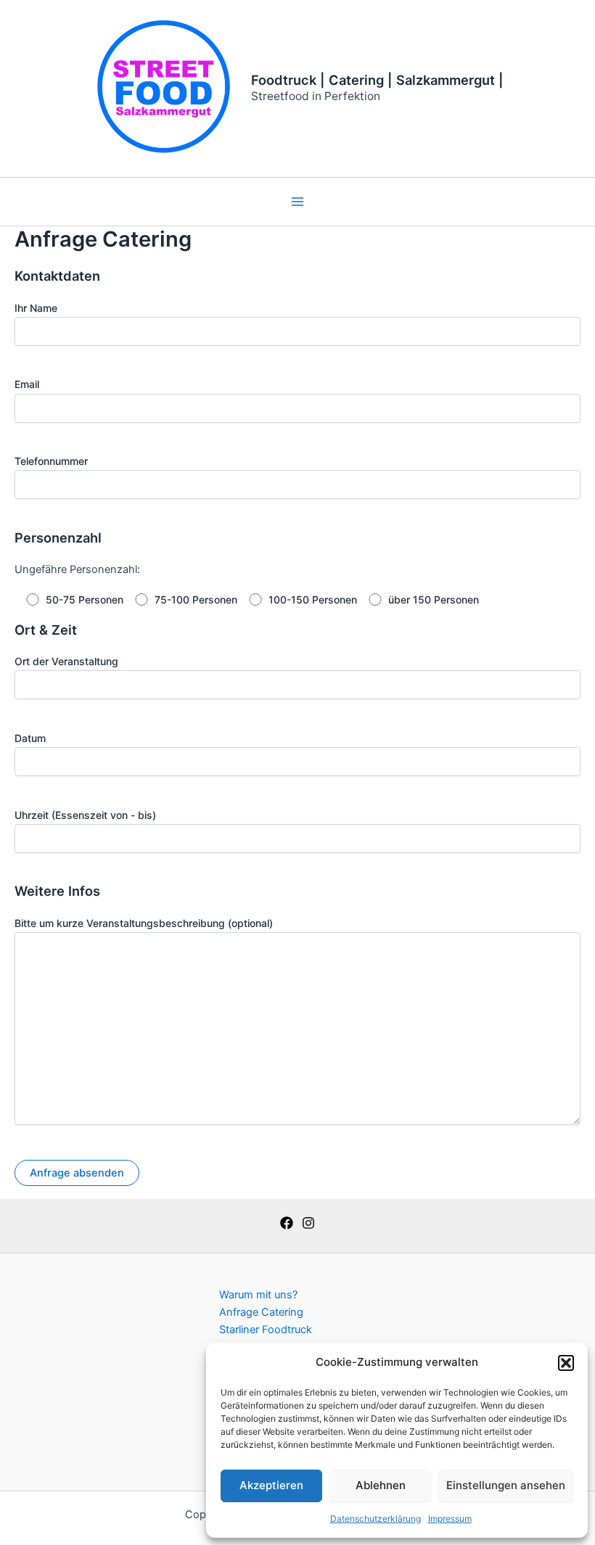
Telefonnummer (51, 461)
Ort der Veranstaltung (66, 661)
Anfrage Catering (261, 1312)
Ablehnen (381, 1485)
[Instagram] (308, 1222)
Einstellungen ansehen (505, 1485)
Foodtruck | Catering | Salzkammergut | (377, 80)
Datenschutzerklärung (375, 1518)
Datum (30, 738)
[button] (566, 1363)
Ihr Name (36, 308)
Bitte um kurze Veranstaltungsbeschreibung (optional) (144, 923)
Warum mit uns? (258, 1294)
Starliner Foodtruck (265, 1329)
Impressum (450, 1518)
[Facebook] (286, 1222)
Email (27, 384)
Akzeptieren (271, 1485)
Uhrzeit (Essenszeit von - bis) (85, 815)
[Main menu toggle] (297, 201)
